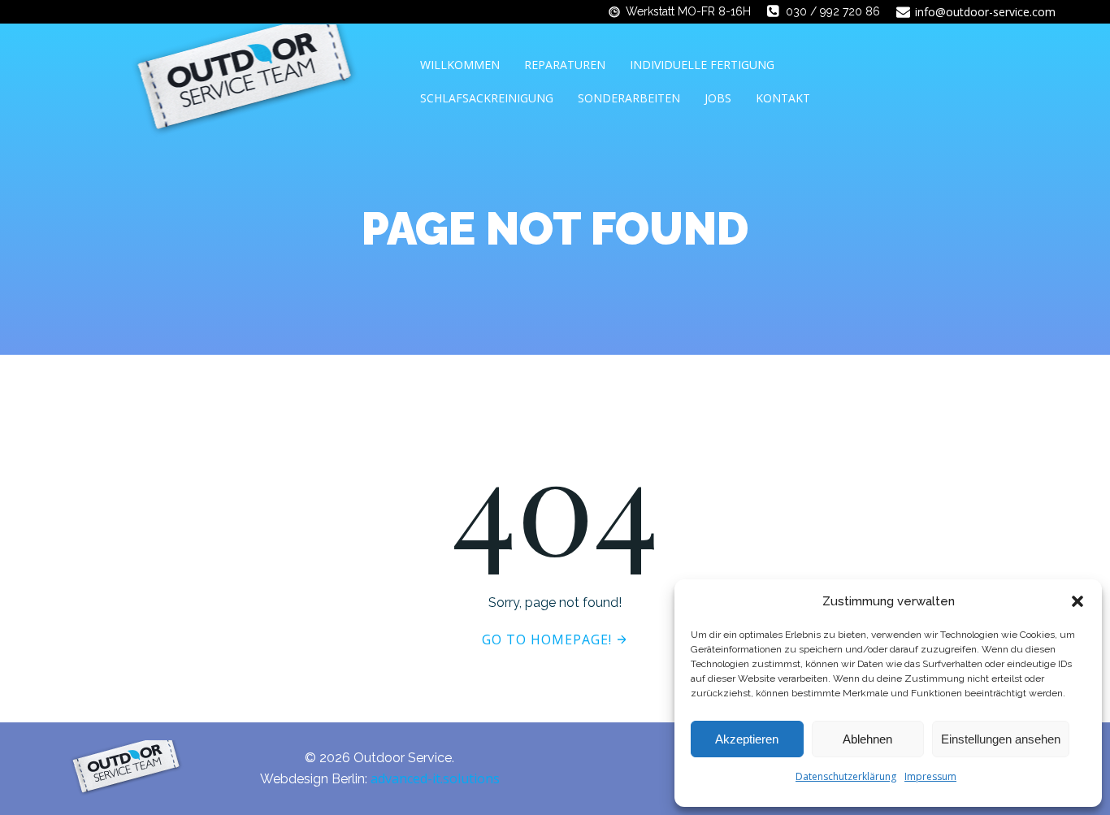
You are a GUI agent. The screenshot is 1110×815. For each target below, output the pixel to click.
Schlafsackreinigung (486, 98)
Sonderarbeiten (629, 98)
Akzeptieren (746, 739)
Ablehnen (867, 739)
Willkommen (460, 64)
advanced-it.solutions (435, 778)
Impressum (930, 776)
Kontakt (783, 98)
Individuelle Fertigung (702, 64)
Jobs (718, 98)
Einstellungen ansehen (1000, 739)
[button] (1077, 601)
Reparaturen (564, 64)
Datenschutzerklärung (846, 776)
